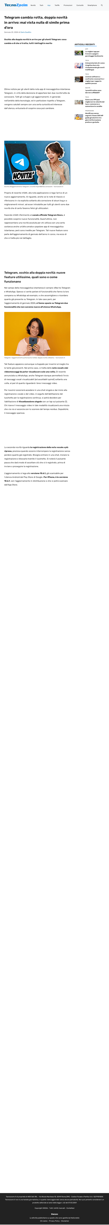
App (48, 5)
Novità (33, 5)
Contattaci (70, 1208)
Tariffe (57, 5)
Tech (41, 5)
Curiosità (80, 5)
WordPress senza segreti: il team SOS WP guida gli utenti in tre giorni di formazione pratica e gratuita (94, 117)
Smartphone (92, 5)
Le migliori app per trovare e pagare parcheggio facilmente (94, 54)
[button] (102, 5)
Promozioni (68, 5)
